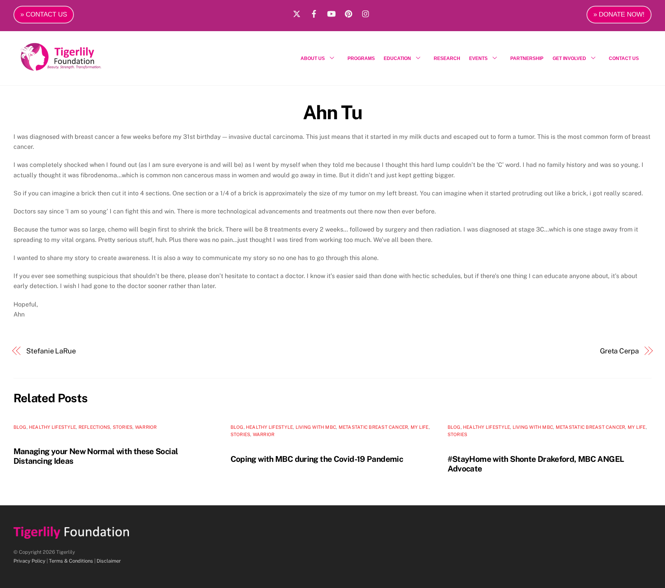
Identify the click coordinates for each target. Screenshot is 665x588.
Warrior (146, 427)
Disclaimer (109, 561)
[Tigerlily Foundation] (77, 68)
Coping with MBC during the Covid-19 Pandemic (317, 459)
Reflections (94, 427)
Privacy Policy (29, 561)
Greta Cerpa (619, 351)
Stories (123, 427)
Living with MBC (316, 427)
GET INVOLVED (569, 58)
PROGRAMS (361, 58)
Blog (20, 427)
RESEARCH (447, 58)
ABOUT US (313, 58)
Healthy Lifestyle (52, 427)
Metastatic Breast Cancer (373, 427)
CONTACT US (624, 58)
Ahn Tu (332, 112)
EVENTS (478, 58)
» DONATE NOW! (619, 14)
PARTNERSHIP (526, 58)
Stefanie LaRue (51, 351)
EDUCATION (397, 58)
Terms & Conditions (71, 561)
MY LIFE (420, 427)
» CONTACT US (43, 14)
